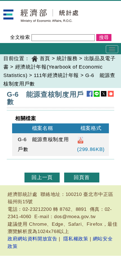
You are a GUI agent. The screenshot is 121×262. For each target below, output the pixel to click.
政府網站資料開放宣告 (32, 238)
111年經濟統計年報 (56, 75)
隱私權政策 (75, 238)
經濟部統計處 (19, 4)
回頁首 (81, 177)
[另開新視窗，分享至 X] (103, 94)
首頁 (45, 58)
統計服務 (67, 58)
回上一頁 (42, 177)
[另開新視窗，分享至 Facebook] (89, 94)
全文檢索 (20, 37)
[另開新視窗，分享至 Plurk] (110, 94)
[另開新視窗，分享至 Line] (96, 94)
